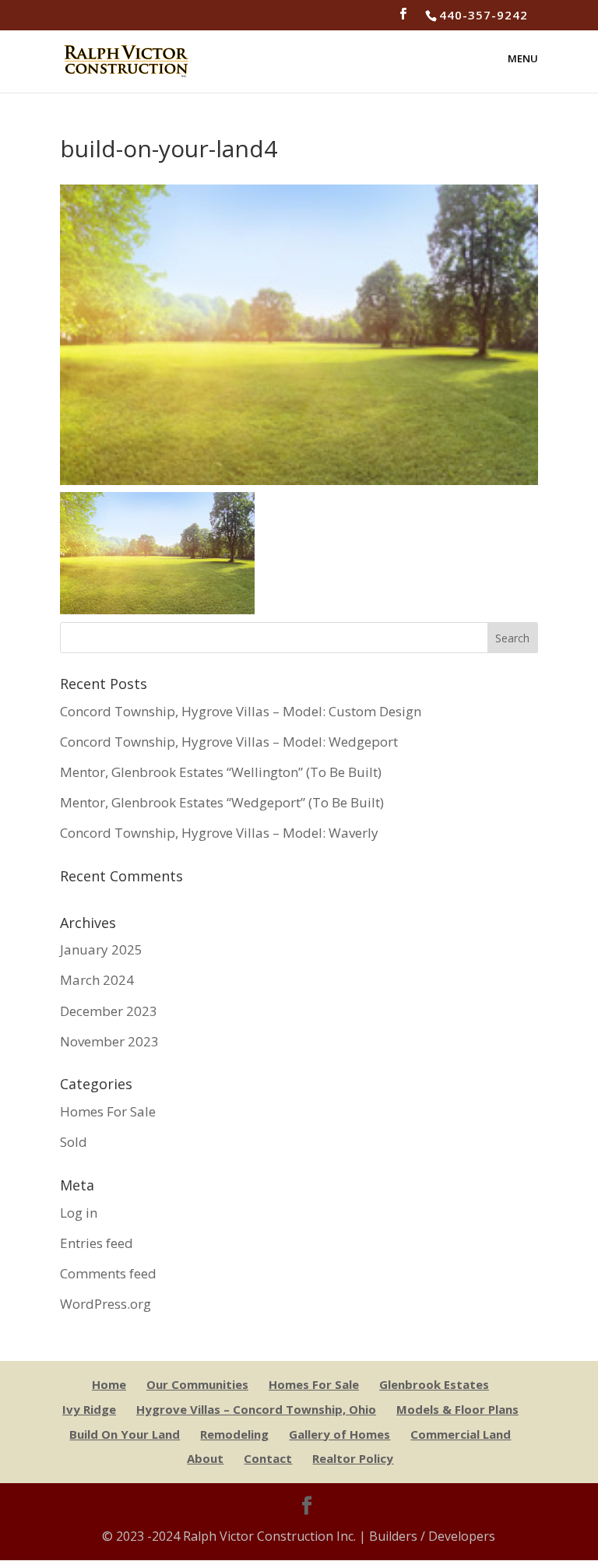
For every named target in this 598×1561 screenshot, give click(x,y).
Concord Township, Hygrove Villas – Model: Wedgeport (229, 742)
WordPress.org (105, 1304)
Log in (78, 1213)
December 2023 (108, 1011)
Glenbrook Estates (434, 1384)
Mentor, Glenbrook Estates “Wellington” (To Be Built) (221, 772)
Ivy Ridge (89, 1409)
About (205, 1458)
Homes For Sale (108, 1111)
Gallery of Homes (339, 1434)
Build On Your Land (124, 1434)
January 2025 (101, 949)
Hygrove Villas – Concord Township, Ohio (256, 1409)
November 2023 (109, 1041)
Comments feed (108, 1273)
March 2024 (97, 980)
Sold (73, 1142)
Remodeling (234, 1434)
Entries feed (96, 1243)
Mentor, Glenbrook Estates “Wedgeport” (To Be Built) (222, 802)
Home (109, 1384)
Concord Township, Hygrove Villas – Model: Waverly (219, 833)
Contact (268, 1458)
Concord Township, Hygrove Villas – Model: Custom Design (240, 711)
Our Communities (197, 1384)
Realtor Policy (352, 1458)
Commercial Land (460, 1434)
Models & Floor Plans (457, 1409)
